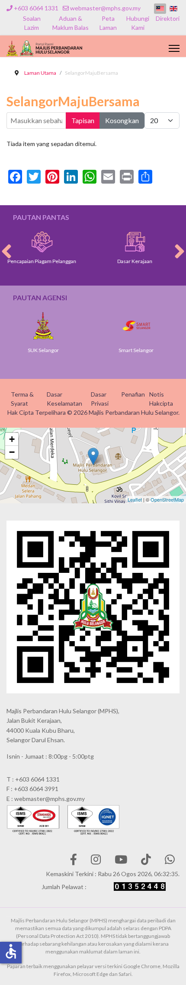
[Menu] (174, 48)
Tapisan (82, 120)
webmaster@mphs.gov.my (105, 8)
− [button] (12, 452)
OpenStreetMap (167, 499)
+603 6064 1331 (36, 8)
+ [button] (12, 439)
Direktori (168, 18)
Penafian (133, 394)
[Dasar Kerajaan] (122, 242)
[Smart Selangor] (124, 326)
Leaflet (135, 499)
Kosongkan (122, 120)
